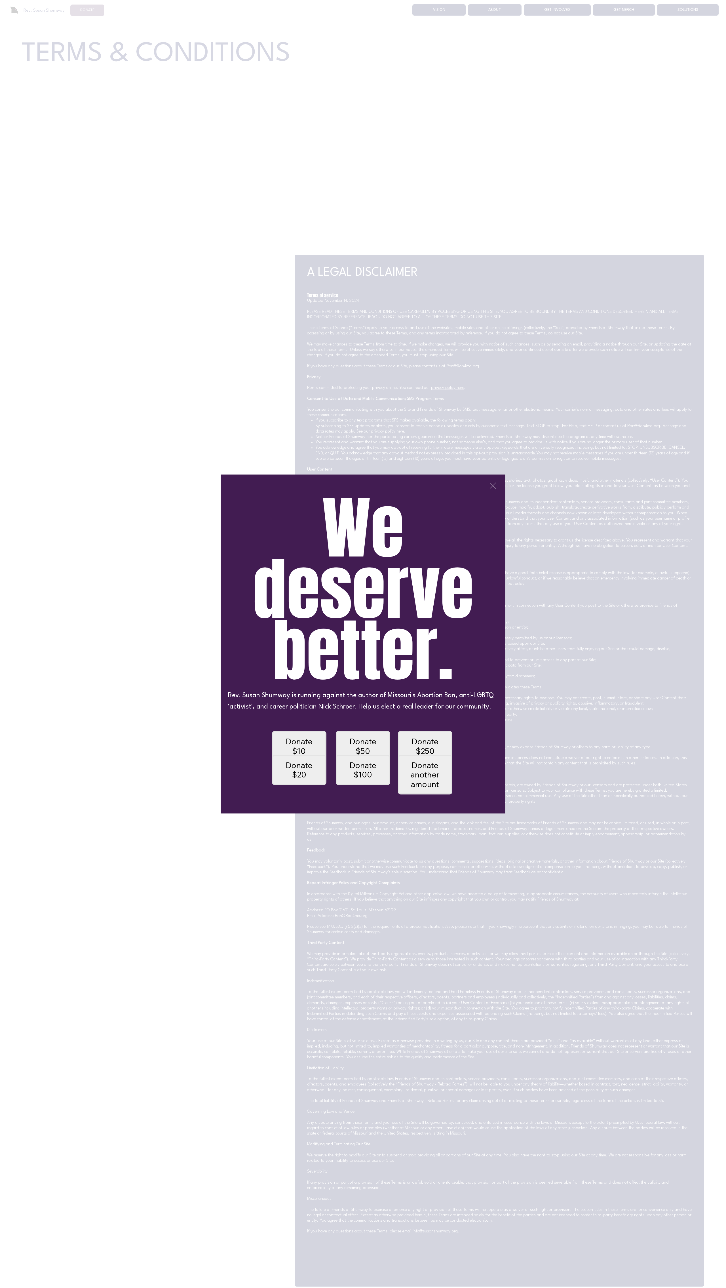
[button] (493, 485)
